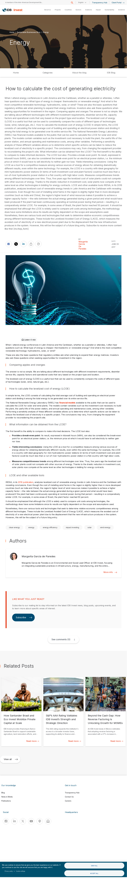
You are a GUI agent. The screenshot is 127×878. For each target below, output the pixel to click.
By (80, 239)
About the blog (79, 72)
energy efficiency (50, 527)
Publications (6, 801)
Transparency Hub (99, 2)
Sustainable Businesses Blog (28, 32)
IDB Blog (111, 72)
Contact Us (69, 796)
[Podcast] (40, 821)
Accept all (94, 873)
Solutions (88, 10)
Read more (31, 741)
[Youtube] (31, 821)
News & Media (7, 796)
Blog (3, 792)
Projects (58, 10)
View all (8, 759)
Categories (48, 72)
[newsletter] (48, 821)
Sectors (78, 10)
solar (90, 527)
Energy (46, 32)
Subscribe (21, 617)
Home (12, 32)
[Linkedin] (14, 821)
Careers (68, 801)
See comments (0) (61, 639)
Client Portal (117, 2)
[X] (23, 821)
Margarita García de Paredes (83, 245)
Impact (98, 10)
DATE (113, 241)
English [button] (81, 2)
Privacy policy (9, 871)
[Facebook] (6, 821)
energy (31, 527)
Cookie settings (20, 871)
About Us (47, 10)
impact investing (72, 527)
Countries (68, 10)
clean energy (14, 527)
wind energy (105, 527)
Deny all (94, 866)
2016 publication (25, 482)
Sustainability (109, 10)
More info (108, 572)
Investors (121, 10)
